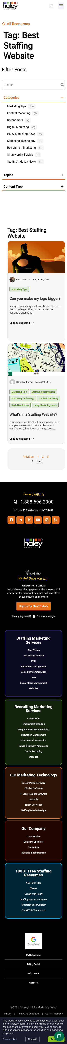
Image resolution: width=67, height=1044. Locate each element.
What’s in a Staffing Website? (33, 414)
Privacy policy (10, 1039)
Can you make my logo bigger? (34, 298)
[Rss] (55, 520)
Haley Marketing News (45, 405)
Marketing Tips (19, 289)
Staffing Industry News (43, 391)
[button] (51, 6)
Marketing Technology (22, 398)
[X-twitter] (29, 520)
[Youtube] (38, 520)
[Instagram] (47, 520)
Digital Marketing (20, 405)
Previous (28, 456)
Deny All (32, 1039)
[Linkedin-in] (20, 520)
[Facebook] (11, 520)
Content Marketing (48, 398)
